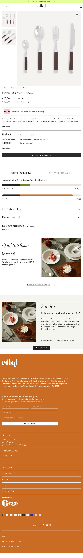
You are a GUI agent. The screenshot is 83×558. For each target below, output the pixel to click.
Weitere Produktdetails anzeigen (38, 285)
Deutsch (4, 456)
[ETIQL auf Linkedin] (47, 525)
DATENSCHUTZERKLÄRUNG (12, 541)
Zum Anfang (41, 348)
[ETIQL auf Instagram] (50, 525)
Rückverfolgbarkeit (60, 173)
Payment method (11, 217)
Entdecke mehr (46, 340)
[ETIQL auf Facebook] (43, 525)
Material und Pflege (12, 209)
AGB (3, 536)
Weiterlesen (6, 126)
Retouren (5, 229)
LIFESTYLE (5, 88)
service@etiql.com (8, 442)
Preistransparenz (21, 173)
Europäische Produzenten (65, 340)
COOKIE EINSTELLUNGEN (11, 547)
